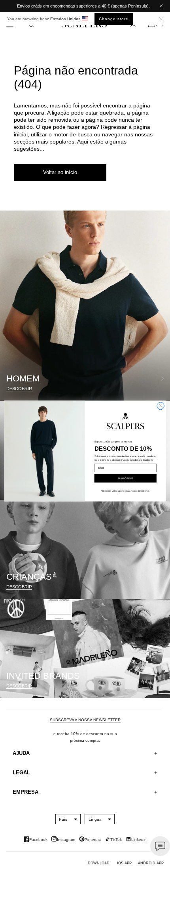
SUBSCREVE (125, 478)
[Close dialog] (160, 405)
